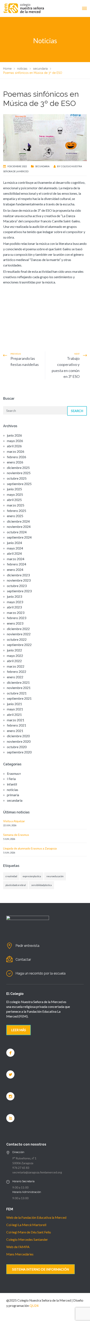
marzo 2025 (15, 505)
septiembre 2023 (19, 591)
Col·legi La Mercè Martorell (26, 1225)
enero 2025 (15, 516)
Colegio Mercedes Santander (27, 1239)
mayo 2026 (15, 441)
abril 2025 (14, 500)
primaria (13, 795)
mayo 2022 (15, 656)
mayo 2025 (15, 494)
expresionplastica (32, 876)
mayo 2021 (15, 709)
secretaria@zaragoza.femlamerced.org (37, 1172)
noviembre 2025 (19, 473)
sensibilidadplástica (41, 885)
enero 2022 (15, 677)
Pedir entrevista (27, 946)
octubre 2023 (17, 586)
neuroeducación (55, 876)
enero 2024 (15, 569)
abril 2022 (14, 661)
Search (77, 411)
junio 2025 (14, 489)
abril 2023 (14, 607)
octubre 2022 (17, 639)
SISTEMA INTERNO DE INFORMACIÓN (40, 1269)
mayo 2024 (15, 548)
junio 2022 (14, 650)
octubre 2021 (17, 693)
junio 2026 (14, 435)
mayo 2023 (15, 602)
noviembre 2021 (19, 688)
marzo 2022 (15, 666)
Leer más (18, 1030)
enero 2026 (15, 462)
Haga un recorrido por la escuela (40, 973)
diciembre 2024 (18, 521)
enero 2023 (15, 623)
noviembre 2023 (19, 580)
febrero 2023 (16, 618)
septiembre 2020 (19, 752)
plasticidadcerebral (15, 885)
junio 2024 (14, 543)
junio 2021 (14, 704)
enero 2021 (15, 731)
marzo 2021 (15, 720)
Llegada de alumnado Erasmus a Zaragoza (30, 848)
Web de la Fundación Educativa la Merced (36, 1217)
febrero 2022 (16, 671)
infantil (12, 784)
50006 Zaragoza (22, 1163)
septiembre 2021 (19, 698)
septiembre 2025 (19, 484)
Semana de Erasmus (16, 834)
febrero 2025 (16, 511)
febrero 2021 (16, 725)
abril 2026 (14, 446)
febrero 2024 (16, 564)
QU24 (34, 1305)
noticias (12, 790)
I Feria (11, 779)
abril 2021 (14, 714)
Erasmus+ (14, 773)
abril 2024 (14, 553)
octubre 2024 (17, 532)
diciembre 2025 (18, 468)
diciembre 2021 (18, 682)
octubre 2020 (17, 747)
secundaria (42, 166)
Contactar (23, 960)
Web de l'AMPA (18, 1247)
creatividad (11, 876)
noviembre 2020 (19, 741)
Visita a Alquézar (14, 821)
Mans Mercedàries (19, 1254)
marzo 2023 (15, 613)
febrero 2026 (16, 457)
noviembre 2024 (19, 526)
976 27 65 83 (20, 1167)
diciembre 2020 (18, 736)
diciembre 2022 (18, 629)
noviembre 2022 (19, 634)
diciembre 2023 (18, 575)
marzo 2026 (15, 451)
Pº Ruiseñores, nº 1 (24, 1158)
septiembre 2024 (19, 537)
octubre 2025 (17, 478)
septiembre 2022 (19, 645)
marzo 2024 (15, 559)
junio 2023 (14, 596)
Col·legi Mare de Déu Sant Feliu (28, 1232)
